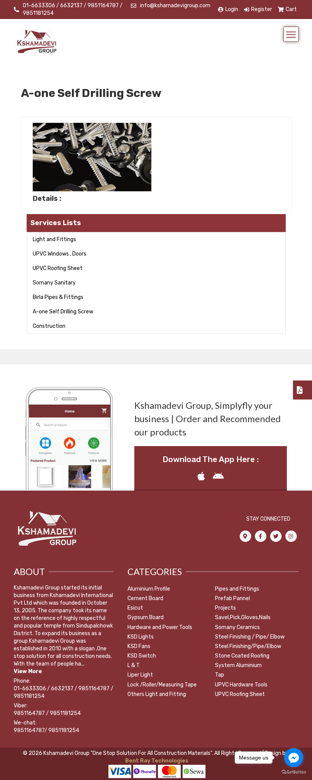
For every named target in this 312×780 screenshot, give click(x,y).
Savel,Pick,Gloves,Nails (243, 617)
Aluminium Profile (148, 589)
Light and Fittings (54, 239)
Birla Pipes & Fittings (58, 297)
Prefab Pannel (232, 598)
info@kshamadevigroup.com (175, 5)
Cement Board (145, 598)
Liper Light (140, 675)
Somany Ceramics (237, 627)
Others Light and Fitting (156, 694)
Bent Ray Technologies (156, 761)
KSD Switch (141, 656)
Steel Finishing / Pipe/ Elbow (250, 637)
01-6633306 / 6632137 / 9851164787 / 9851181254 (73, 9)
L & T (133, 665)
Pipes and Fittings (237, 589)
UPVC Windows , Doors (59, 254)
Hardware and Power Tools (159, 627)
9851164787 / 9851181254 (47, 713)
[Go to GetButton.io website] (294, 772)
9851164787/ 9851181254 (46, 730)
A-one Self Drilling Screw (63, 311)
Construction (49, 326)
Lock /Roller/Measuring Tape (162, 685)
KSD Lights (140, 637)
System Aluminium (238, 665)
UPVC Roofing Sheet (58, 268)
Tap (219, 675)
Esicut (135, 608)
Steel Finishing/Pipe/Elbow (248, 646)
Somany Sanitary (54, 283)
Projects (225, 608)
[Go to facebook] (293, 757)
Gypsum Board (145, 617)
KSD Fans (138, 646)
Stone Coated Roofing (242, 656)
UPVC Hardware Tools (241, 685)
